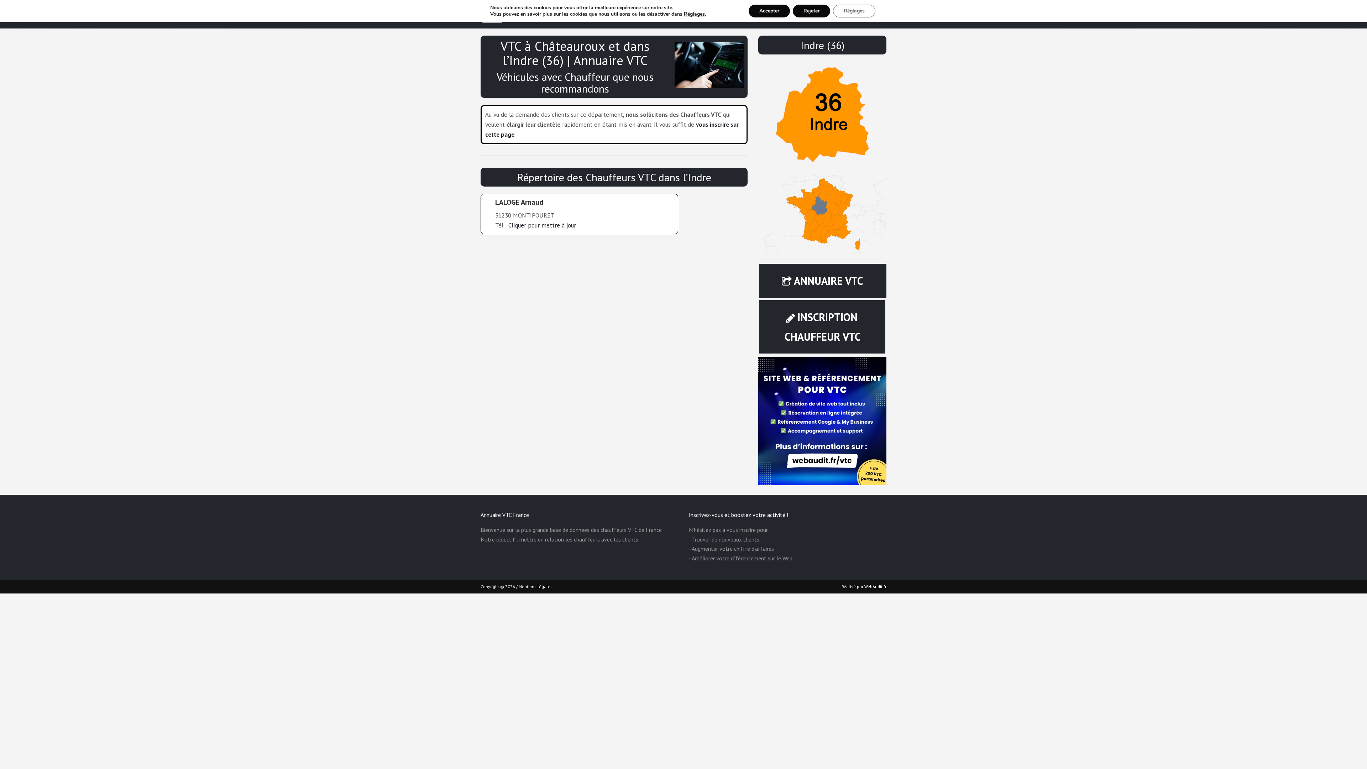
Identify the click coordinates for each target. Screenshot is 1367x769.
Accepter (769, 10)
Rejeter (811, 10)
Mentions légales (535, 586)
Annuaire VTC (828, 281)
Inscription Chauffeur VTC (822, 327)
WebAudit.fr (874, 586)
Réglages (694, 14)
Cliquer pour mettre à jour (542, 225)
